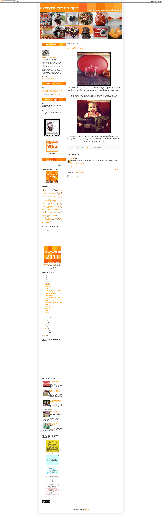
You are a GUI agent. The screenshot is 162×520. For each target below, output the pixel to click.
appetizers (44, 189)
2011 (45, 283)
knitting (59, 204)
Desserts (57, 197)
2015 (45, 275)
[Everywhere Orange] (52, 241)
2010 (45, 335)
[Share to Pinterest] (100, 147)
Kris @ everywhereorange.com (51, 57)
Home (94, 169)
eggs (61, 199)
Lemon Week (51, 206)
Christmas (46, 194)
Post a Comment (73, 166)
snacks (55, 216)
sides (50, 216)
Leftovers (44, 206)
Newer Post (70, 169)
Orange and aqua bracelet (51, 293)
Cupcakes (44, 197)
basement (52, 190)
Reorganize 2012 (56, 214)
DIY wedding (46, 199)
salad (48, 215)
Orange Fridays (56, 113)
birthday (49, 192)
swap (56, 218)
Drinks (57, 199)
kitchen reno (52, 204)
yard (54, 221)
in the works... (51, 203)
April (46, 326)
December (47, 284)
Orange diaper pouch (50, 300)
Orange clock (48, 304)
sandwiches (53, 215)
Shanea (73, 158)
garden (55, 200)
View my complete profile (48, 78)
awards (56, 189)
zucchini (58, 221)
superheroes (50, 218)
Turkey (55, 219)
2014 (45, 277)
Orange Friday (74, 149)
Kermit (59, 203)
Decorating (50, 197)
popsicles (51, 212)
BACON (46, 190)
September (47, 317)
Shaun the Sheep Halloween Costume (55, 391)
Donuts (52, 199)
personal (53, 211)
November (47, 286)
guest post (50, 201)
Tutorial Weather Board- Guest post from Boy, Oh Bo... (53, 291)
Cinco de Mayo (54, 194)
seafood (59, 215)
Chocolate (60, 193)
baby (61, 189)
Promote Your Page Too (52, 242)
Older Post (117, 169)
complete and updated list (55, 155)
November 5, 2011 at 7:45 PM (78, 163)
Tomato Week (49, 219)
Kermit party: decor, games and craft (54, 424)
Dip (61, 197)
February (47, 330)
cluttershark (46, 196)
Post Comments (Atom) (79, 172)
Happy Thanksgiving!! (50, 295)
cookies (53, 196)
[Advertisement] (50, 366)
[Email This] (94, 147)
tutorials (60, 219)
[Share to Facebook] (99, 147)
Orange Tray (75, 48)
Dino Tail (47, 288)
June (46, 323)
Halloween (57, 201)
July (46, 320)
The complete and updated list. (51, 264)
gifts (60, 200)
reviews (43, 215)
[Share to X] (97, 147)
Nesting (43, 209)
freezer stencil (50, 200)
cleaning (60, 194)
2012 (45, 281)
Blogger (87, 509)
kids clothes (45, 204)
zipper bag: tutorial (54, 381)
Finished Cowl (48, 312)
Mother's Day (58, 207)
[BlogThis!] (96, 147)
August (46, 319)
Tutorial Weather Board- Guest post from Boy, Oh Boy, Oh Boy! (55, 402)
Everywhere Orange (52, 228)
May (46, 324)
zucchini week (45, 222)
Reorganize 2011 (46, 214)
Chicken (54, 193)
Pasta (47, 211)
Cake (60, 192)
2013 (45, 279)
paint (43, 211)
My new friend (48, 306)
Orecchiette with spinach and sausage (53, 302)
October (47, 315)
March (46, 328)
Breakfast (55, 192)
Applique (51, 189)
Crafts (59, 196)
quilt (60, 212)
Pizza (60, 211)
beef (58, 190)
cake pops (44, 193)
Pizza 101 (44, 212)
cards (49, 193)
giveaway (44, 201)
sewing (44, 217)
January (47, 332)
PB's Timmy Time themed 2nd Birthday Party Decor (56, 412)
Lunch (57, 206)
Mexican (49, 207)
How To (43, 203)
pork (56, 212)
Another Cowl (48, 308)
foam (45, 200)
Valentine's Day (47, 221)
